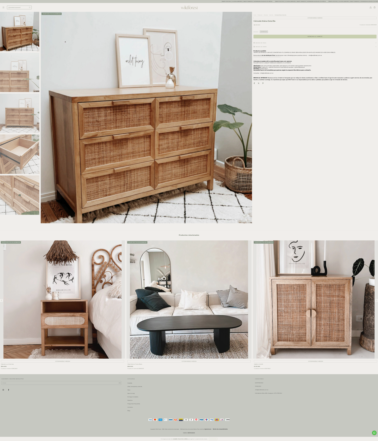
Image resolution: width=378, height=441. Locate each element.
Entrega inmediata (132, 397)
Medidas (255, 31)
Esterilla (271, 15)
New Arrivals (131, 393)
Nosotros (129, 400)
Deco (128, 390)
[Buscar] (29, 7)
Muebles (266, 15)
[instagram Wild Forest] (3, 390)
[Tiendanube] (189, 433)
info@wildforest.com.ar (261, 389)
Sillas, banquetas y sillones (134, 386)
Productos (260, 15)
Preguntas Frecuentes (133, 403)
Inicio (254, 15)
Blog (128, 410)
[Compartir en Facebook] (254, 83)
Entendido (213, 438)
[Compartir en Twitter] (259, 83)
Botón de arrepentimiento (220, 429)
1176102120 (258, 386)
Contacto (130, 407)
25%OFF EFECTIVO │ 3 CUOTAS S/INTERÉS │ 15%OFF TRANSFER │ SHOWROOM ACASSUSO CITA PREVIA (140, 1)
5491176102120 (259, 383)
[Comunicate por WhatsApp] (374, 433)
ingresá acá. (207, 429)
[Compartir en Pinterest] (263, 83)
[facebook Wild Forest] (8, 390)
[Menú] (3, 7)
